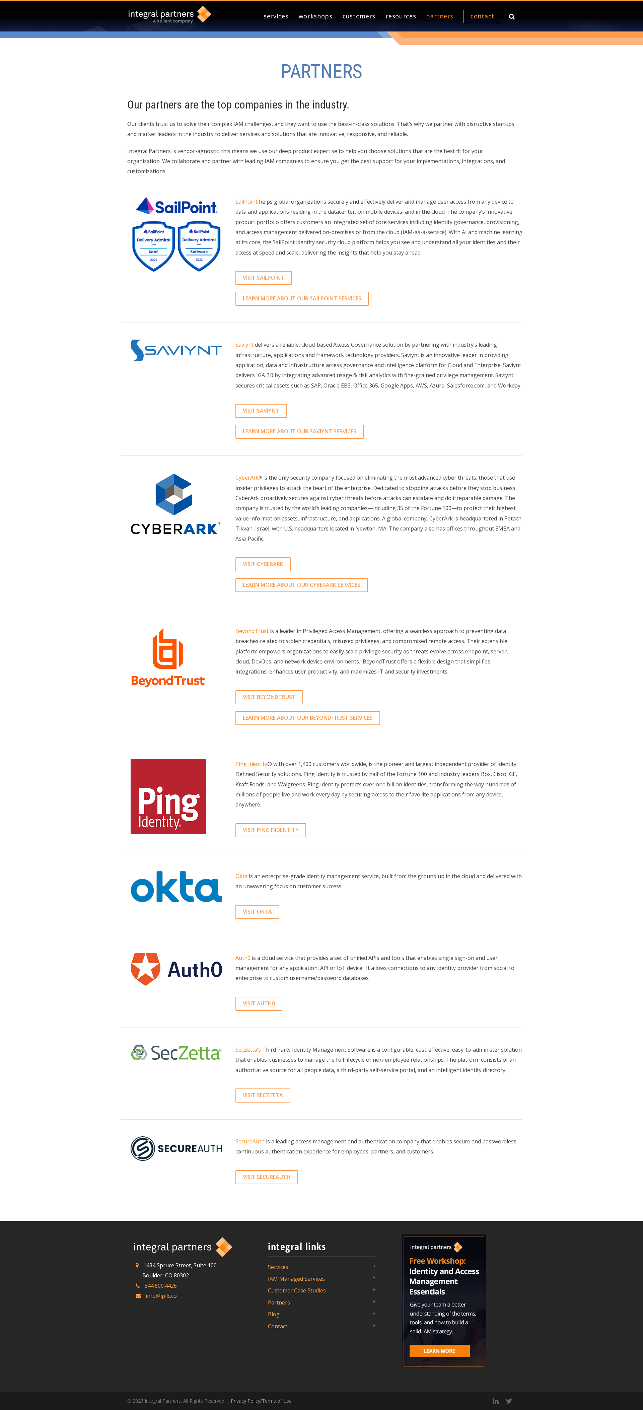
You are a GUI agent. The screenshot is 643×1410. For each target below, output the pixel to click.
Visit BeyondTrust (269, 697)
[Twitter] (509, 1401)
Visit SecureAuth (267, 1177)
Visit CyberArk (263, 564)
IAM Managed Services (296, 1278)
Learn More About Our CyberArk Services (301, 584)
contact (482, 16)
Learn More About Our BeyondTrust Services (308, 717)
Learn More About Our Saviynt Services (299, 431)
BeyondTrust (252, 631)
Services (278, 1267)
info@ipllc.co (161, 1295)
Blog (274, 1314)
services (276, 16)
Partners (279, 1302)
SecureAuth (250, 1141)
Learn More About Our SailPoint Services (302, 298)
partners (439, 16)
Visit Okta (257, 911)
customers (359, 16)
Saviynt (244, 344)
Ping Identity (251, 764)
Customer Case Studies (297, 1290)
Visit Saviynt (261, 410)
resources (400, 16)
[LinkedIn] (495, 1401)
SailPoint (246, 201)
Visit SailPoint (263, 277)
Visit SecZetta (263, 1095)
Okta (241, 876)
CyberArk (247, 477)
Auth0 (243, 958)
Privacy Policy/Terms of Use (261, 1401)
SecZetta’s (248, 1049)
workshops (316, 16)
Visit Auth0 (259, 1003)
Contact (277, 1326)
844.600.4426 (161, 1285)
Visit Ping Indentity (271, 830)
